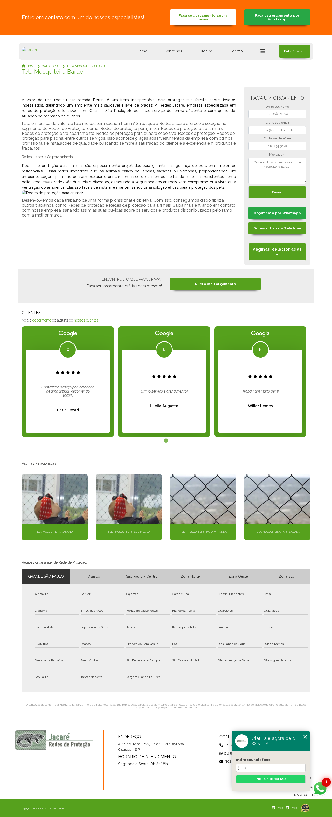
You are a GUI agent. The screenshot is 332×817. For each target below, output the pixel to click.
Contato (236, 51)
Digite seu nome (277, 106)
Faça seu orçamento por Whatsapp (277, 17)
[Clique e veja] (54, 740)
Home (142, 51)
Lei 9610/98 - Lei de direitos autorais (176, 707)
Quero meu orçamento (215, 284)
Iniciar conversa (270, 779)
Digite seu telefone (277, 138)
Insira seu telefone (253, 760)
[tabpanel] (68, 381)
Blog (204, 51)
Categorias (51, 66)
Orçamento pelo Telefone (277, 228)
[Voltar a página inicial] (30, 49)
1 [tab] (166, 440)
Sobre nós (173, 51)
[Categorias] (263, 51)
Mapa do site (304, 795)
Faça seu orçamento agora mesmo (203, 17)
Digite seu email (277, 122)
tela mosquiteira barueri (88, 66)
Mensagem (277, 154)
